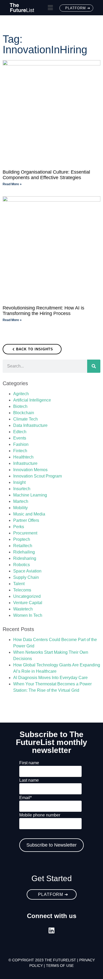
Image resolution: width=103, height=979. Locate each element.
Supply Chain (26, 577)
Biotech (20, 406)
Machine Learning (30, 495)
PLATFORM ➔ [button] (77, 8)
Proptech (21, 539)
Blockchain (23, 412)
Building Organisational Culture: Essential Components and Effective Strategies (46, 174)
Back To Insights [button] (34, 349)
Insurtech (21, 488)
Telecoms (22, 590)
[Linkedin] (51, 930)
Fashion (21, 444)
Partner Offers (26, 520)
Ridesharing (24, 558)
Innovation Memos (30, 469)
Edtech (19, 431)
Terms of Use (60, 965)
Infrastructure (25, 463)
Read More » (12, 184)
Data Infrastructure (30, 425)
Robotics (21, 564)
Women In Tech (27, 615)
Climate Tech (25, 419)
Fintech (20, 450)
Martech (20, 501)
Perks (18, 526)
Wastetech (23, 609)
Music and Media (29, 514)
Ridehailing (24, 552)
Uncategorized (27, 596)
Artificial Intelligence (32, 400)
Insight (19, 482)
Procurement (25, 533)
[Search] (93, 366)
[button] (50, 8)
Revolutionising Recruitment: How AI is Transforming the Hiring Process (43, 310)
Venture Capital (27, 602)
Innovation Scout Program (37, 476)
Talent (19, 583)
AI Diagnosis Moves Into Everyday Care (50, 677)
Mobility (20, 507)
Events (19, 438)
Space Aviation (27, 571)
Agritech (21, 393)
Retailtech (22, 545)
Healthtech (23, 457)
